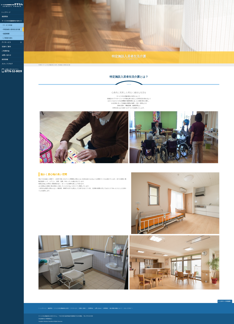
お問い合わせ (98, 308)
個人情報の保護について (116, 308)
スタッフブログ (127, 308)
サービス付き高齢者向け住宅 (61, 308)
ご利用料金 (90, 308)
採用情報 (105, 308)
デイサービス (73, 308)
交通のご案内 (82, 308)
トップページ (42, 308)
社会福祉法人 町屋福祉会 (45, 318)
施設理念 (50, 308)
